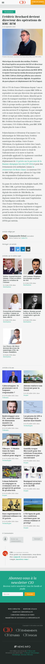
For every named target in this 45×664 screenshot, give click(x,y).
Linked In (24, 238)
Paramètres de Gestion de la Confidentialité (22, 618)
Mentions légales (30, 609)
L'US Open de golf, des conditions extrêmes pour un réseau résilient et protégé (32, 518)
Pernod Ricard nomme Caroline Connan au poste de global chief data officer (12, 314)
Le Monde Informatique (31, 653)
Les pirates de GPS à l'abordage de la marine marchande (33, 418)
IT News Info (31, 651)
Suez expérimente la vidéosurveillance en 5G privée (11, 516)
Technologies (28, 426)
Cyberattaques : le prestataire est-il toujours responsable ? (10, 389)
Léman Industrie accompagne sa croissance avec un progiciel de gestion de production (11, 485)
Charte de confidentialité (22, 612)
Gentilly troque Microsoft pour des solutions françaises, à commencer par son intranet (33, 453)
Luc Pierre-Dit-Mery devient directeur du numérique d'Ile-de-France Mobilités (11, 349)
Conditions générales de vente (22, 615)
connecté (16, 557)
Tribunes (5, 398)
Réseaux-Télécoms (27, 655)
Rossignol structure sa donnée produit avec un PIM (33, 483)
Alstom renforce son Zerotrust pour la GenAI (33, 388)
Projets (26, 395)
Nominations (8, 12)
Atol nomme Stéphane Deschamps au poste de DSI (32, 278)
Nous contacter (14, 609)
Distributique (16, 655)
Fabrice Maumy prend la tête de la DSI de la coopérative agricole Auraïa (32, 314)
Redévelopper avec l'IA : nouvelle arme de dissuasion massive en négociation (11, 420)
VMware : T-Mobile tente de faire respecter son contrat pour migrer (11, 452)
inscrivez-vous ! (22, 559)
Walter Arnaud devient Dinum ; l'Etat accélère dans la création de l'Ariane (12, 279)
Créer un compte (38, 2)
